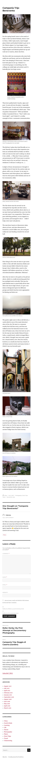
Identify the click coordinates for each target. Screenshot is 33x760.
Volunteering (8, 740)
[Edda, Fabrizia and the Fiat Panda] (16, 190)
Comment (6, 553)
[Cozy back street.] (16, 370)
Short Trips (25, 495)
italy (14, 497)
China (6, 721)
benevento (9, 497)
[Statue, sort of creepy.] (16, 405)
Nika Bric (5, 757)
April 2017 (7, 690)
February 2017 (8, 692)
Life (5, 727)
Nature (6, 729)
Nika (6, 495)
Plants (6, 734)
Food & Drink (8, 723)
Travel (4, 497)
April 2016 (7, 706)
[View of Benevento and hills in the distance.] (16, 304)
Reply (4, 534)
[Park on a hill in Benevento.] (16, 246)
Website (5, 592)
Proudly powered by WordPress (16, 757)
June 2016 (7, 701)
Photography (18, 495)
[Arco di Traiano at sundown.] (16, 442)
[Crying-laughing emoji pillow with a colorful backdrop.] (16, 84)
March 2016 (7, 708)
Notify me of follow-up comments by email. (13, 608)
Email (5, 584)
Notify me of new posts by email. (11, 613)
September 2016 (9, 697)
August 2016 (8, 699)
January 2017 (8, 695)
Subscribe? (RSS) (8, 673)
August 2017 (7, 686)
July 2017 (6, 688)
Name (5, 577)
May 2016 (7, 703)
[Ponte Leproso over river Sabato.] (16, 465)
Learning (7, 725)
